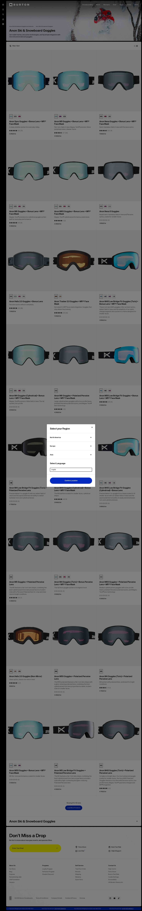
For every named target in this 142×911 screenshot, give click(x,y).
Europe (52, 446)
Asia (51, 454)
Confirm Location (71, 480)
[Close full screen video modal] (92, 427)
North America (55, 437)
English (53, 469)
